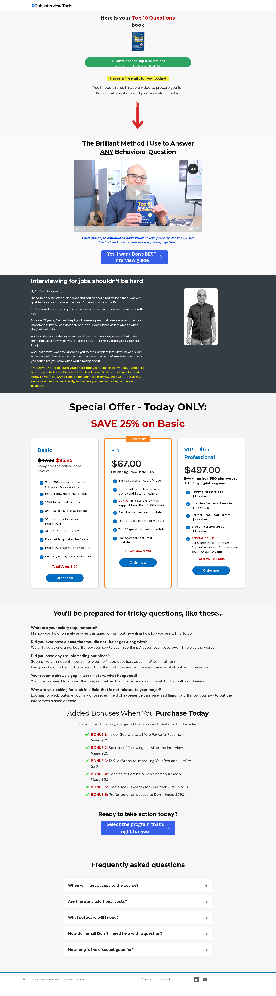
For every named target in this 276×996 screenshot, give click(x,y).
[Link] (196, 979)
